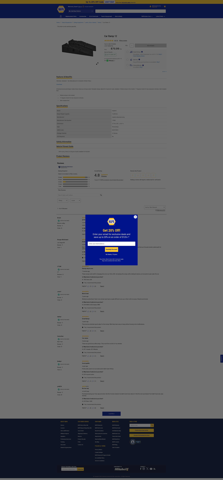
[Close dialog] (135, 216)
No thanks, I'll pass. (111, 254)
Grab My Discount (111, 249)
